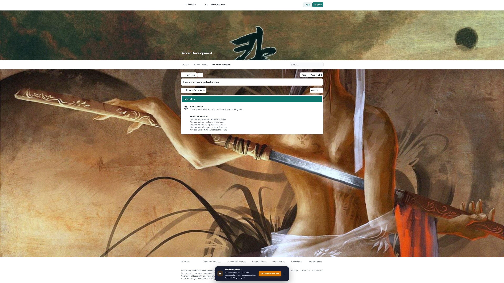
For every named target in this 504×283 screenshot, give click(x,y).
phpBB (195, 271)
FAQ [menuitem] (205, 5)
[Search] (316, 64)
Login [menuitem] (307, 5)
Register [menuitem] (318, 5)
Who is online (196, 106)
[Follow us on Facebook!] (190, 261)
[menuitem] (189, 4)
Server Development (196, 53)
